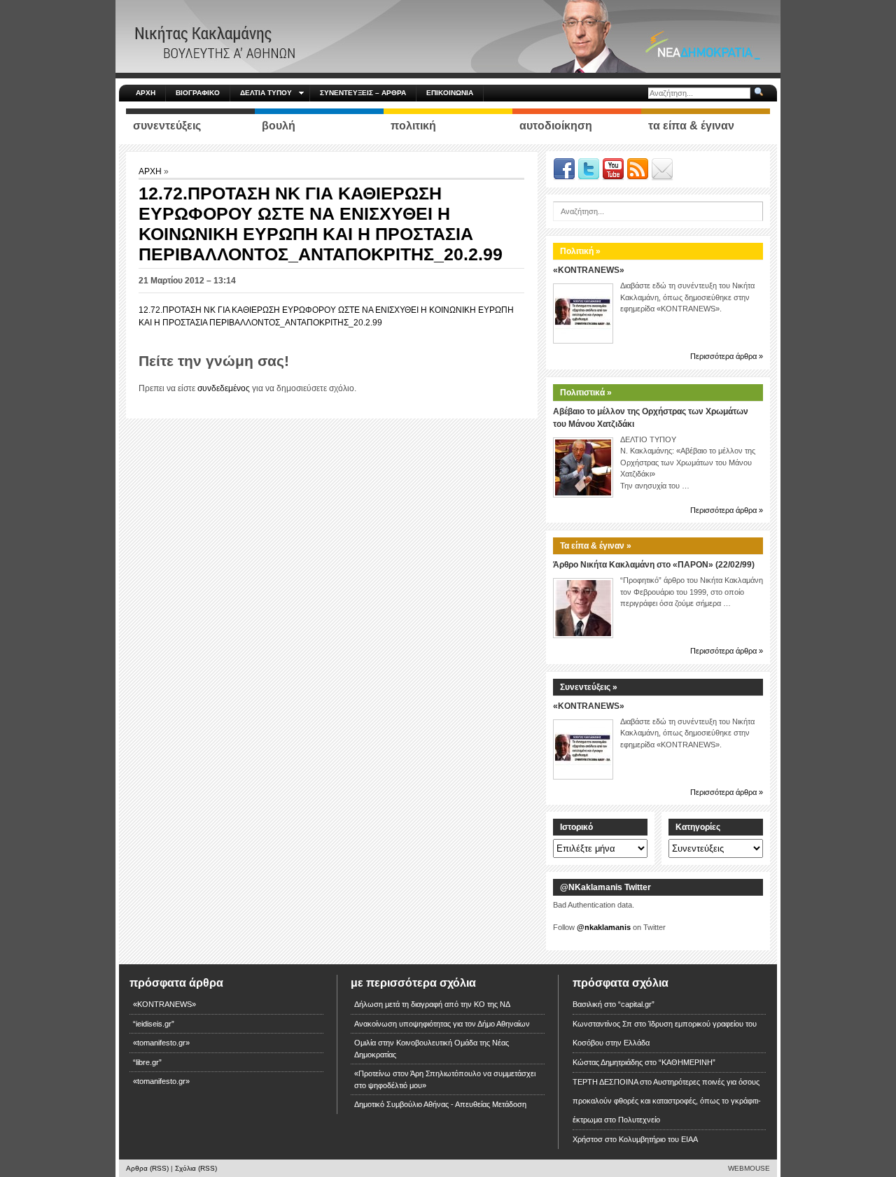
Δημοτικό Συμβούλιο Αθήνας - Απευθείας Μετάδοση (440, 1104)
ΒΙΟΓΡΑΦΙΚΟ (198, 93)
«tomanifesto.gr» (161, 1042)
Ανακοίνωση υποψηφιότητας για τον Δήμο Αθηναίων (442, 1024)
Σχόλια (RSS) (196, 1168)
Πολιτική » (580, 251)
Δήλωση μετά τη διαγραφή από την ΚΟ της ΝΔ (432, 1004)
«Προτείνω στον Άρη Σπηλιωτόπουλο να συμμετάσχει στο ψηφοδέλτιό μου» (445, 1079)
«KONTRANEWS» (588, 270)
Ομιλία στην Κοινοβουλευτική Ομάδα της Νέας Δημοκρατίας (431, 1048)
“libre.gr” (147, 1062)
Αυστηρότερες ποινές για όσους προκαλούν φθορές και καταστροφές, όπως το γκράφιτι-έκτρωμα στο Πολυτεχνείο (667, 1101)
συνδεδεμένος (223, 388)
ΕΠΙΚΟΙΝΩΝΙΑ (449, 93)
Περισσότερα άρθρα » (726, 356)
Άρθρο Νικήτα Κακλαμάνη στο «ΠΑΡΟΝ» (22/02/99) (654, 565)
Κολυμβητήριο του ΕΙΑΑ (658, 1139)
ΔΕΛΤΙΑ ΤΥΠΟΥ (266, 93)
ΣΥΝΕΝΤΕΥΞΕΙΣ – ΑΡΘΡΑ (363, 93)
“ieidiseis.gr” (153, 1024)
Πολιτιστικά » (586, 392)
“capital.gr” (636, 1004)
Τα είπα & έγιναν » (595, 546)
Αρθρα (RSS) (147, 1168)
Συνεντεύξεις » (588, 687)
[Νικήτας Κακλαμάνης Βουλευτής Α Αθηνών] (447, 35)
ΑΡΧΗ (145, 93)
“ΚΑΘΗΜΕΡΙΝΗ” (687, 1062)
